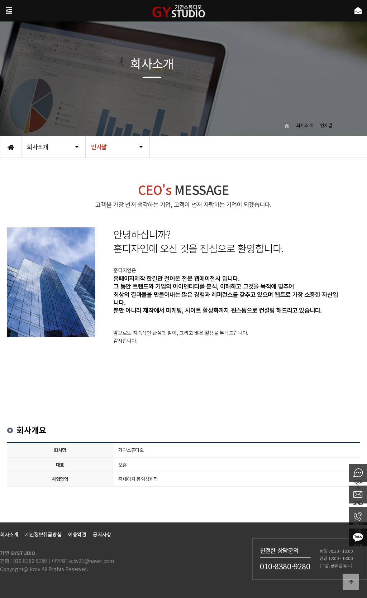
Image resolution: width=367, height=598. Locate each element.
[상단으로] (351, 582)
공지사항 (102, 534)
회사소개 (9, 534)
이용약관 (77, 534)
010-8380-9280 (285, 565)
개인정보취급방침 (43, 534)
